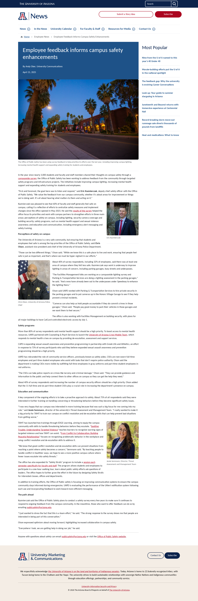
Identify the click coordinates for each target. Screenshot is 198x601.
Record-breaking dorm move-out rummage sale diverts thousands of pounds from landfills (159, 123)
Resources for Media (119, 29)
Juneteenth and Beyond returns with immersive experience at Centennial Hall (160, 108)
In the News (40, 29)
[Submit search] (174, 4)
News (23, 29)
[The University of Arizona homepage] (37, 4)
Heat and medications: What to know (160, 135)
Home (27, 37)
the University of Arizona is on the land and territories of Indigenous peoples (83, 571)
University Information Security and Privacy (99, 587)
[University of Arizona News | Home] (44, 16)
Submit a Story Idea (126, 14)
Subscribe (168, 14)
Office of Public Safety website (111, 537)
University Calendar (61, 29)
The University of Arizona (119, 590)
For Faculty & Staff (90, 29)
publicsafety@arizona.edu (74, 537)
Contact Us (145, 29)
